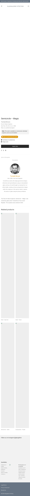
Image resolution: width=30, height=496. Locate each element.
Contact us (3, 474)
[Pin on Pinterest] (5, 150)
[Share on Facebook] (1, 150)
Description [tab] (15, 160)
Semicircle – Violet (5, 429)
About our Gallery (4, 472)
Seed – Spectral (4, 319)
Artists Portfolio (4, 467)
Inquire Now (15, 146)
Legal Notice (4, 485)
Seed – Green (19, 319)
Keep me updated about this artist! (10, 136)
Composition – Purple (20, 429)
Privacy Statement (5, 487)
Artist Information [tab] (5, 157)
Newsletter (3, 490)
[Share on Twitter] (3, 150)
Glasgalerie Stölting (9, 493)
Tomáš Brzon (15, 176)
